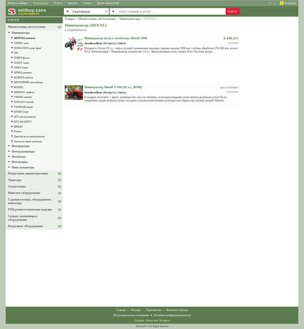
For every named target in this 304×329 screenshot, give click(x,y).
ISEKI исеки (21, 67)
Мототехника (20, 162)
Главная (121, 310)
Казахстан (152, 320)
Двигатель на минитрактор (29, 136)
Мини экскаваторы (23, 167)
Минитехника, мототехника (26, 27)
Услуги (58, 3)
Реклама (136, 310)
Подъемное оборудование (25, 226)
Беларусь (164, 320)
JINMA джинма (23, 72)
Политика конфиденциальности (172, 315)
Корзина (288, 3)
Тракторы (14, 180)
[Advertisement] (272, 88)
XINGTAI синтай (23, 101)
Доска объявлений (108, 3)
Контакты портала (177, 310)
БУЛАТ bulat (21, 111)
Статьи (87, 3)
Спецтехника (17, 186)
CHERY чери (21, 43)
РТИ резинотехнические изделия (30, 209)
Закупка (72, 3)
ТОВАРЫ (13, 20)
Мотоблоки (18, 156)
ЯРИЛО (18, 126)
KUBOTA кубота (23, 77)
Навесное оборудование (24, 193)
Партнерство (153, 310)
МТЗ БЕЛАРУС (23, 121)
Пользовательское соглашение (131, 315)
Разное (18, 131)
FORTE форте (22, 57)
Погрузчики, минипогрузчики (28, 173)
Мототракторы (20, 146)
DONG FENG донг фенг (28, 48)
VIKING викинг (23, 96)
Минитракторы (21, 32)
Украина (139, 320)
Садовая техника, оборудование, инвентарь (30, 201)
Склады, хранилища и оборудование (22, 218)
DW (16, 52)
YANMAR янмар (23, 106)
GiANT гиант (21, 62)
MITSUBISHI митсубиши (28, 82)
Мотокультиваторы (23, 151)
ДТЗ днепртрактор (25, 116)
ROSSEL (19, 87)
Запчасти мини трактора (28, 141)
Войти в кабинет (18, 3)
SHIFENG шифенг (24, 92)
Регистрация (40, 3)
